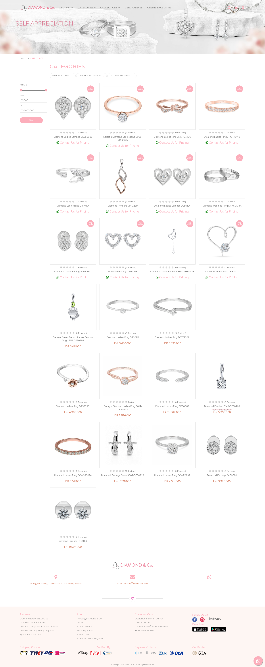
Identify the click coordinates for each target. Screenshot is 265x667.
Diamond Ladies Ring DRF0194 (72, 205)
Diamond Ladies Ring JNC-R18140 (222, 136)
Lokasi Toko (83, 634)
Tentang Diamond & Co (89, 618)
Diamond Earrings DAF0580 (222, 475)
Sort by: (60, 76)
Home (23, 58)
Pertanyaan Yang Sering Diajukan (37, 630)
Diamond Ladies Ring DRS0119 (123, 337)
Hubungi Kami (84, 630)
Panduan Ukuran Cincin (32, 622)
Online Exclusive (159, 7)
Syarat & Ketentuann (30, 634)
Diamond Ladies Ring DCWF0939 (172, 475)
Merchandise (134, 7)
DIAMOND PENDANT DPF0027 (222, 271)
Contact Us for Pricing (74, 142)
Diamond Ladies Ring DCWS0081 (172, 337)
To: (21, 105)
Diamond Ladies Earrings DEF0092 (73, 271)
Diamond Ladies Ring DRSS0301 (73, 406)
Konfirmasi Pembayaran (90, 638)
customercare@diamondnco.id (132, 583)
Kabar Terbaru (84, 626)
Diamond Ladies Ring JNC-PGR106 (172, 136)
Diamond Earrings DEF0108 (122, 271)
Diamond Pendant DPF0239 (123, 205)
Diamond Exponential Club (34, 618)
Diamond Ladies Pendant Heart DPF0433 (172, 271)
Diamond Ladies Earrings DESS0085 (73, 136)
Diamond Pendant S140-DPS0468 (222, 406)
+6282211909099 (144, 630)
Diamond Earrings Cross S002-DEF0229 (122, 475)
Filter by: (90, 76)
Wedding (65, 7)
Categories (86, 7)
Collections (109, 7)
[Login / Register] (243, 7)
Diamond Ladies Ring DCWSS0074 (73, 475)
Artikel (80, 622)
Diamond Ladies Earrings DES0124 (172, 205)
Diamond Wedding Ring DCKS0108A (222, 205)
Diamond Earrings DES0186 (72, 541)
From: (22, 95)
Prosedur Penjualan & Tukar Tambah (39, 626)
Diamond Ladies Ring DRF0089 (172, 406)
